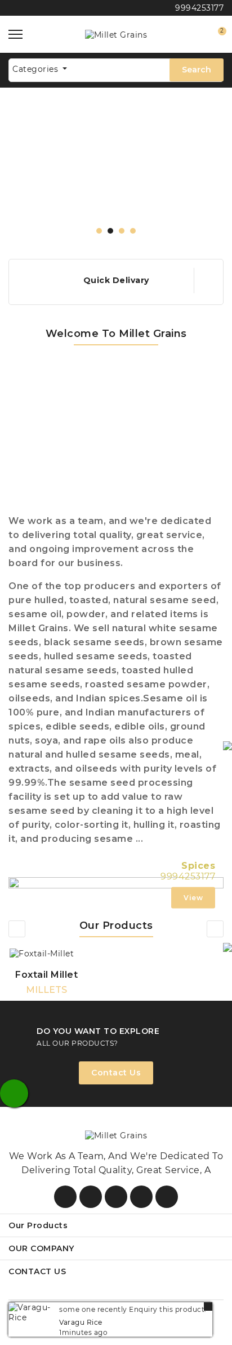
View (193, 897)
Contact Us (116, 1073)
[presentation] (16, 928)
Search (196, 70)
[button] (99, 231)
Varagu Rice (80, 1322)
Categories (36, 69)
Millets (46, 989)
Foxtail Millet (46, 974)
